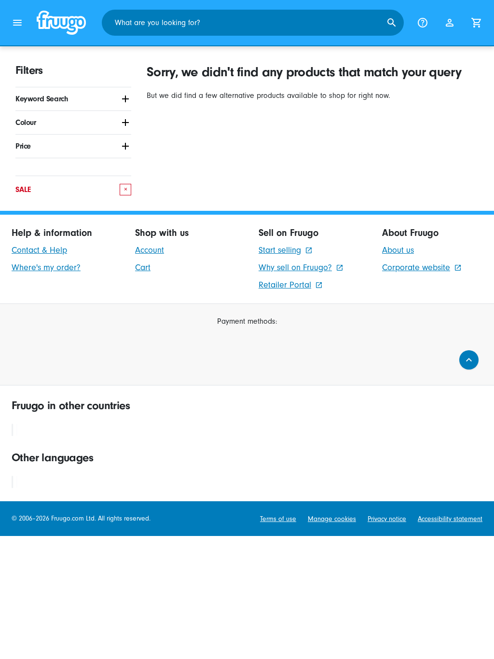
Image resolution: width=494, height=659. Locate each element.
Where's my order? (46, 267)
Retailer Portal (285, 285)
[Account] (449, 22)
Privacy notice (387, 519)
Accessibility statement (450, 519)
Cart (143, 267)
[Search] (391, 22)
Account (149, 250)
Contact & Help (39, 250)
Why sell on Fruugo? (295, 267)
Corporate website (416, 267)
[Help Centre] (422, 22)
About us (398, 250)
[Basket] (476, 22)
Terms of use (278, 519)
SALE (71, 189)
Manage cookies (332, 519)
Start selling (280, 250)
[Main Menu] (17, 22)
